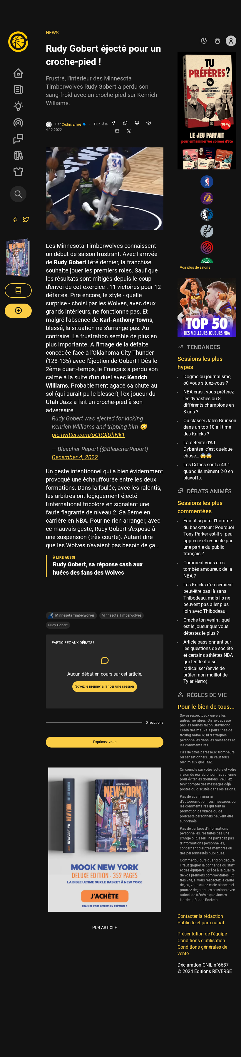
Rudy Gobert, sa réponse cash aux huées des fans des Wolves (98, 568)
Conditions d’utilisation (201, 940)
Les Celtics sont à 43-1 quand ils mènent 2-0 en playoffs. (208, 471)
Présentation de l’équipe (202, 934)
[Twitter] (25, 220)
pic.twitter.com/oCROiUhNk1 (88, 434)
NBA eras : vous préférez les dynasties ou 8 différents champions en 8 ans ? (208, 401)
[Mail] (117, 131)
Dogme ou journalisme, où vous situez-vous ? (207, 380)
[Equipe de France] (207, 247)
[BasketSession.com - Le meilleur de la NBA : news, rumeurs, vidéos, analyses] (18, 41)
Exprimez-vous (104, 742)
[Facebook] (113, 123)
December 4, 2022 (75, 457)
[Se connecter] (231, 41)
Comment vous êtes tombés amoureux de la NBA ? (207, 569)
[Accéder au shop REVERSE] (217, 41)
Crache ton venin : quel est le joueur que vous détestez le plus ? (206, 626)
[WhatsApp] (125, 123)
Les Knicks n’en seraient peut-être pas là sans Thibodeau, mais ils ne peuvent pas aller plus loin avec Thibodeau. (208, 598)
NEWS (52, 33)
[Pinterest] (137, 123)
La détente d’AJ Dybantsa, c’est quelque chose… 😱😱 (207, 449)
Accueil (18, 73)
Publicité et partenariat (201, 922)
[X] (129, 131)
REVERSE (18, 155)
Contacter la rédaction (200, 916)
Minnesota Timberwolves (121, 615)
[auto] (204, 41)
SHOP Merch (18, 172)
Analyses (18, 106)
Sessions (18, 139)
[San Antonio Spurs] (207, 231)
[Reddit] (149, 123)
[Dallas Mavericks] (207, 214)
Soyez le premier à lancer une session (104, 686)
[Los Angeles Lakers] (207, 198)
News (18, 89)
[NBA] (207, 181)
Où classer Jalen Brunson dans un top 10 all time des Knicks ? (209, 427)
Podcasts (18, 122)
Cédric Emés (72, 124)
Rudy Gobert (58, 625)
